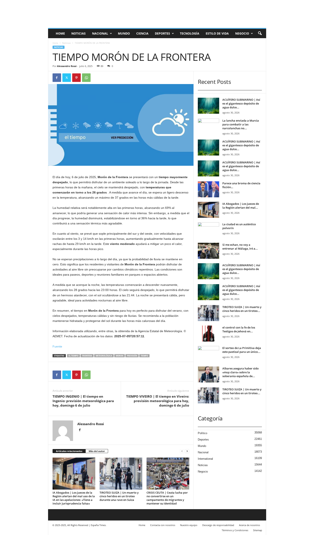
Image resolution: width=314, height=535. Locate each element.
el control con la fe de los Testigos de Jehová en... (238, 329)
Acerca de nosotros (249, 525)
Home (60, 33)
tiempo (144, 355)
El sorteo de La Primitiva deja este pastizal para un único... (241, 350)
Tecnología (189, 33)
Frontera (87, 355)
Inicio (55, 42)
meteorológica (104, 355)
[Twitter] (66, 77)
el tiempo (73, 355)
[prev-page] (182, 451)
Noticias (78, 33)
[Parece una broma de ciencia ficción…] (208, 189)
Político (202, 433)
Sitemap (257, 530)
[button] (259, 33)
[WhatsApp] (86, 77)
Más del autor (97, 451)
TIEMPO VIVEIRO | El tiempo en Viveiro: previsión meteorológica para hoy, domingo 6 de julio (157, 400)
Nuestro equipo (188, 525)
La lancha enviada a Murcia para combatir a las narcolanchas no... (240, 124)
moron (119, 355)
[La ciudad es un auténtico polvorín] (208, 230)
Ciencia (142, 33)
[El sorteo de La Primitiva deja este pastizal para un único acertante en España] (208, 354)
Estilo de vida (217, 33)
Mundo (124, 33)
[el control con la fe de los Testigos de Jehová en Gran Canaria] (208, 334)
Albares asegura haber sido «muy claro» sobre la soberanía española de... (240, 372)
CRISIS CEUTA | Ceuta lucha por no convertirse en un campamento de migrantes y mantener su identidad (167, 498)
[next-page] (187, 451)
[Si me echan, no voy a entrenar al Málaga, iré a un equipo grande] (208, 251)
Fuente (57, 346)
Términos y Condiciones (235, 530)
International (205, 458)
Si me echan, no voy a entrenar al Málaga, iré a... (240, 246)
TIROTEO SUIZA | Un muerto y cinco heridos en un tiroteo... (241, 309)
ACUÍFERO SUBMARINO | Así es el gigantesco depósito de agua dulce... (241, 103)
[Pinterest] (76, 77)
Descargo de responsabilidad (218, 525)
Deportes (162, 33)
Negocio (242, 33)
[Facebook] (57, 77)
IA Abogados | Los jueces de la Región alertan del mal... (240, 205)
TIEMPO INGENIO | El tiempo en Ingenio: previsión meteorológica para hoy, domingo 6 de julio (83, 400)
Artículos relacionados (69, 451)
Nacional (100, 33)
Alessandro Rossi (66, 66)
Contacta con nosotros (162, 525)
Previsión (132, 355)
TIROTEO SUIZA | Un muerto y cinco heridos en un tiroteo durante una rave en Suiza (119, 496)
